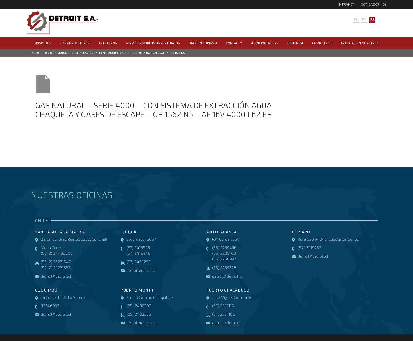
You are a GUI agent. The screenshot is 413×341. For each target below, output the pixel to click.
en (356, 20)
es (372, 20)
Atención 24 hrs (264, 43)
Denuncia (295, 43)
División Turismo (203, 43)
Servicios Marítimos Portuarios (153, 43)
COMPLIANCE (322, 43)
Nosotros (43, 43)
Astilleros (108, 43)
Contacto (234, 43)
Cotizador (370, 4)
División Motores (75, 43)
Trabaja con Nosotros (360, 43)
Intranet (346, 4)
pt (364, 20)
